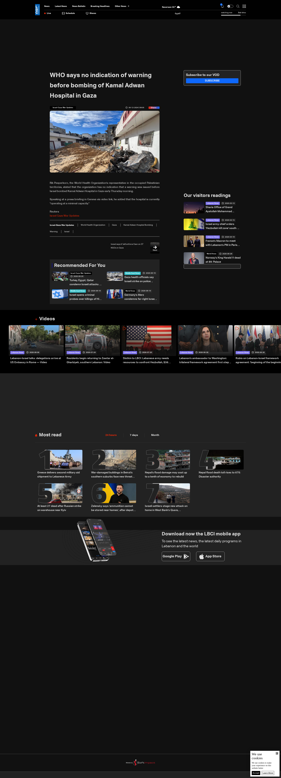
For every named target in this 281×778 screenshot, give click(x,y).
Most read (50, 435)
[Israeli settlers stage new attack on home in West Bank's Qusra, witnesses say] (167, 497)
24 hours (111, 435)
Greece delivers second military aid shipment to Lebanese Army (58, 474)
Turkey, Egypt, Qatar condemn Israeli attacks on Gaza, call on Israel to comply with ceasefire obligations (86, 283)
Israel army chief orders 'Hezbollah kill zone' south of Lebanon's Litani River (222, 226)
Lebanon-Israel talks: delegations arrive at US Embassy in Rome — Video (35, 360)
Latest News (61, 6)
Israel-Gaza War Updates (81, 273)
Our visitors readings (207, 195)
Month (155, 435)
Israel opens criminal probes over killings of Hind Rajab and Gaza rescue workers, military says (86, 297)
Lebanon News (213, 203)
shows (93, 13)
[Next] (277, 344)
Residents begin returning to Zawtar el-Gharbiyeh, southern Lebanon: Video (90, 360)
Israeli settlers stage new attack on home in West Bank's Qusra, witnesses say (166, 508)
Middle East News (132, 273)
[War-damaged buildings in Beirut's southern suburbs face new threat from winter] (113, 464)
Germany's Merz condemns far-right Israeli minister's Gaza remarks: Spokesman (140, 297)
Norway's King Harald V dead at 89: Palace (223, 260)
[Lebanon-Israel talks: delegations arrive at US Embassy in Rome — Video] (36, 344)
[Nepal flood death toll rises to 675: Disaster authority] (221, 464)
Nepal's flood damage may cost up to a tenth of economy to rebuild (166, 474)
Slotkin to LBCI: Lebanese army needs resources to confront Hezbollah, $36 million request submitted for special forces (149, 360)
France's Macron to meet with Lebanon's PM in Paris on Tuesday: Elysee (221, 243)
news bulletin (78, 6)
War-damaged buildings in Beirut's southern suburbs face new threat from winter (112, 475)
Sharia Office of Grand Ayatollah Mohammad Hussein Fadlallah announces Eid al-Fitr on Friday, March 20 (223, 209)
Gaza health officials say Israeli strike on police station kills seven (139, 279)
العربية (177, 13)
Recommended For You (79, 265)
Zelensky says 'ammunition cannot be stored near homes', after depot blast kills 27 (112, 508)
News (47, 6)
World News (130, 291)
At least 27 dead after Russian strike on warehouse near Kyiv (59, 508)
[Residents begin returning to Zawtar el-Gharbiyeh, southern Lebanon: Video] (92, 344)
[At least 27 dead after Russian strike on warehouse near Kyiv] (59, 497)
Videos (47, 319)
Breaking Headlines (100, 6)
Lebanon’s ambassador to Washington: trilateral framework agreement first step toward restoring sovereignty (204, 360)
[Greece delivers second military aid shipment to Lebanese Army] (59, 464)
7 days (134, 435)
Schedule (70, 13)
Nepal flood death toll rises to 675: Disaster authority (220, 474)
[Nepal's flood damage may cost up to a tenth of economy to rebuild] (167, 464)
